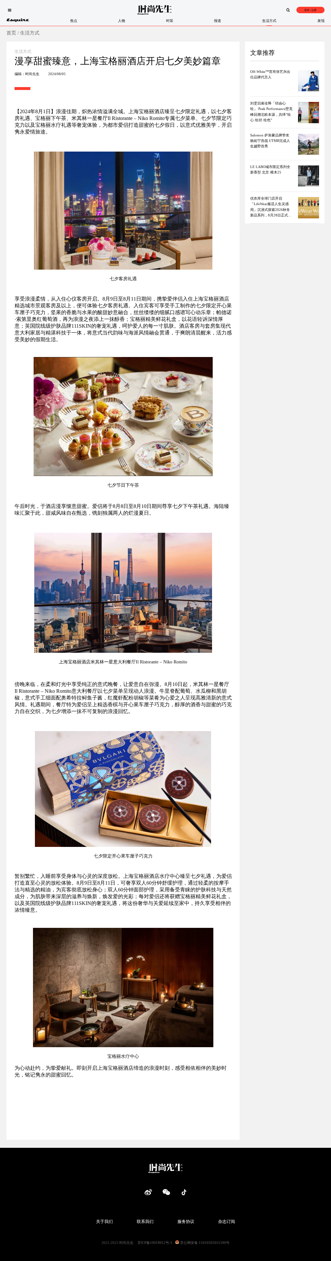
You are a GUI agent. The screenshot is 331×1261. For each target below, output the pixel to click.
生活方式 (29, 32)
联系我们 (145, 1221)
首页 (11, 32)
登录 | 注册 (310, 10)
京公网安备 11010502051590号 (204, 1243)
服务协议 (185, 1221)
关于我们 (104, 1221)
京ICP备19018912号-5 (154, 1243)
